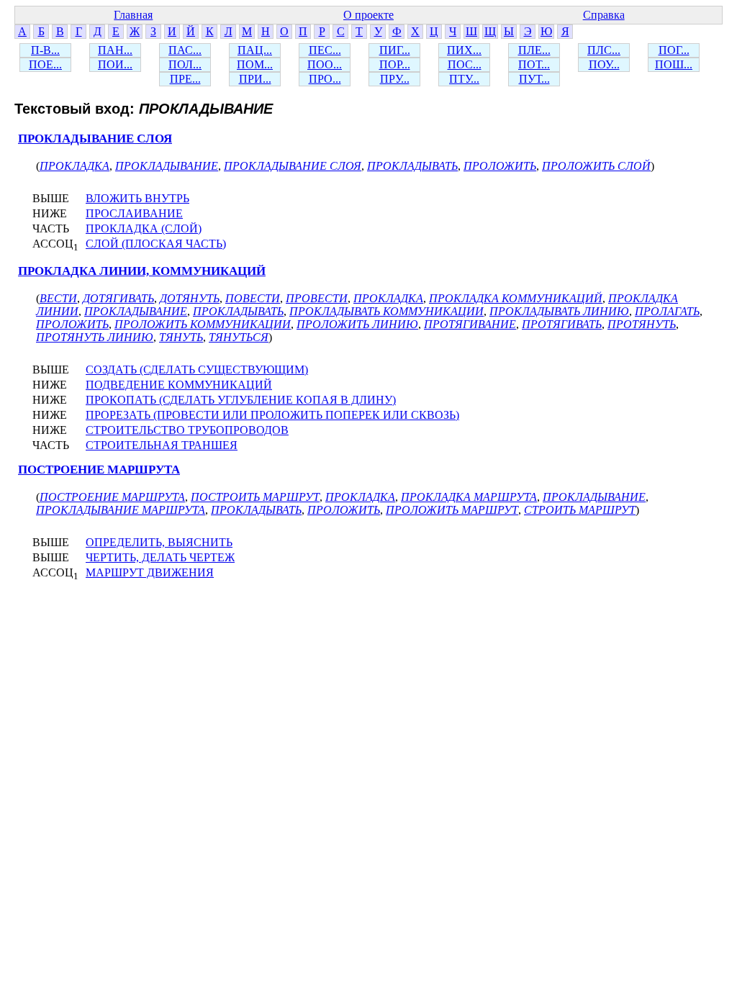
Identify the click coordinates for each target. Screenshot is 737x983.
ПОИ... (115, 64)
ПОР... (394, 64)
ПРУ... (395, 79)
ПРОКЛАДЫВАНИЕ (166, 166)
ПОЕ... (45, 64)
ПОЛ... (185, 64)
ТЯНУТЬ (181, 337)
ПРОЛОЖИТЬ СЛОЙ (596, 166)
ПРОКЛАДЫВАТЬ (412, 166)
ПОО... (324, 64)
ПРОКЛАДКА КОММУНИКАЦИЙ (515, 298)
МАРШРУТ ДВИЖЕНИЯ (150, 572)
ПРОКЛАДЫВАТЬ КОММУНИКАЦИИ (386, 311)
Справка (604, 15)
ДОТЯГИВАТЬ (118, 298)
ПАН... (115, 50)
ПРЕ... (185, 79)
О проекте (368, 15)
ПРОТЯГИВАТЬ (562, 324)
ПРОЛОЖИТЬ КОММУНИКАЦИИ (202, 324)
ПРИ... (255, 79)
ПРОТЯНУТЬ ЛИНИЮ (94, 337)
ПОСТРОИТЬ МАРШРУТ (255, 497)
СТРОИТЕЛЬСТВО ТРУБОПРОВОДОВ (187, 430)
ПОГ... (674, 50)
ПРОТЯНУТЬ (641, 324)
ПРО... (325, 79)
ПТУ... (464, 79)
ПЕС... (325, 50)
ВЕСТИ (58, 298)
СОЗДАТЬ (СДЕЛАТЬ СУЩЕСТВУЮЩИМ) (197, 369)
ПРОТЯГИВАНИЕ (470, 324)
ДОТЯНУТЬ (190, 298)
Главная (133, 15)
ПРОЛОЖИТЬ (500, 166)
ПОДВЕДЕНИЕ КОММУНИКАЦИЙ (179, 385)
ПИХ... (464, 50)
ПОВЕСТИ (252, 298)
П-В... (45, 50)
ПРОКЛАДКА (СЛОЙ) (144, 228)
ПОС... (464, 64)
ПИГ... (394, 50)
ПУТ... (534, 79)
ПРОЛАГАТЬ (667, 311)
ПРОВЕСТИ (317, 298)
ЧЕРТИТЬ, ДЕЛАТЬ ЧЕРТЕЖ (160, 557)
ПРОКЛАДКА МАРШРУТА (469, 497)
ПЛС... (603, 50)
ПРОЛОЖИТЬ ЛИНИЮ (357, 324)
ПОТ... (534, 64)
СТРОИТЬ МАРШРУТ (580, 510)
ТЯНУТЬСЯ (238, 337)
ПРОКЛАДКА (74, 166)
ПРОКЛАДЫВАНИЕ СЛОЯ (95, 138)
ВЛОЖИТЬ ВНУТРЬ (137, 198)
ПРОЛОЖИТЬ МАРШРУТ (452, 510)
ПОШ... (673, 64)
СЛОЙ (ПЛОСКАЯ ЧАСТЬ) (156, 243)
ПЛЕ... (534, 50)
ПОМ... (255, 64)
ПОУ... (604, 64)
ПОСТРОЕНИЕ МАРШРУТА (99, 469)
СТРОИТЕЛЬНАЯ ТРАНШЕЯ (162, 445)
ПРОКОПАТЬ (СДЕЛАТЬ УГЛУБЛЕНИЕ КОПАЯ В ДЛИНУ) (241, 400)
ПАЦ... (255, 50)
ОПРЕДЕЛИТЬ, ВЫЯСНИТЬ (159, 542)
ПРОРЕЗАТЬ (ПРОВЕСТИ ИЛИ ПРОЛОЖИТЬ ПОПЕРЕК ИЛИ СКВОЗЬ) (272, 415)
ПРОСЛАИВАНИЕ (134, 213)
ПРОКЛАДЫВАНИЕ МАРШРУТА (120, 510)
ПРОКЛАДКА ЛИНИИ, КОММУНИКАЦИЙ (142, 271)
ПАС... (185, 50)
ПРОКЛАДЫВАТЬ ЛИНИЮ (559, 311)
